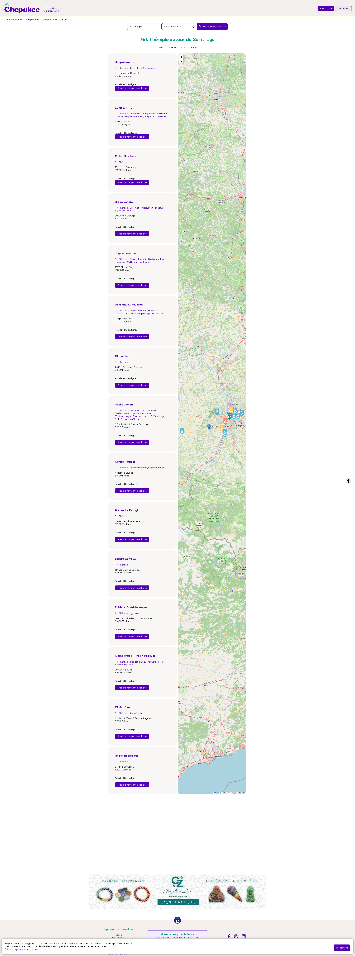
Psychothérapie (154, 313)
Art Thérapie (27, 19)
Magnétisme (136, 713)
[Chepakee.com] (38, 15)
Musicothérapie (123, 116)
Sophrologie (149, 68)
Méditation (135, 68)
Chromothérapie (138, 207)
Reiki (128, 210)
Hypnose (150, 113)
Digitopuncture (156, 207)
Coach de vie (137, 113)
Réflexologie (158, 416)
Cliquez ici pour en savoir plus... (22, 949)
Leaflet (218, 793)
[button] (209, 427)
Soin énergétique (142, 116)
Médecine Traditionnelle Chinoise (135, 412)
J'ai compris (342, 947)
